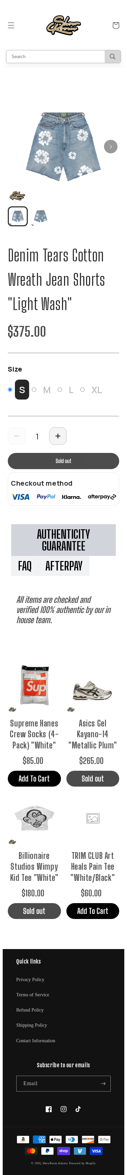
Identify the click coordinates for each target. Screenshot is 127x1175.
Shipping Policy (31, 1025)
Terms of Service (32, 994)
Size (15, 369)
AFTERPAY (64, 566)
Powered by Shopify (82, 1163)
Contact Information (35, 1040)
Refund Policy (30, 1010)
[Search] (113, 56)
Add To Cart (34, 778)
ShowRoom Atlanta (55, 1163)
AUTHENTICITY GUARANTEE (63, 540)
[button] (11, 25)
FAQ (25, 566)
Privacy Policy (30, 979)
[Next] (111, 146)
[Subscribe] (103, 1084)
